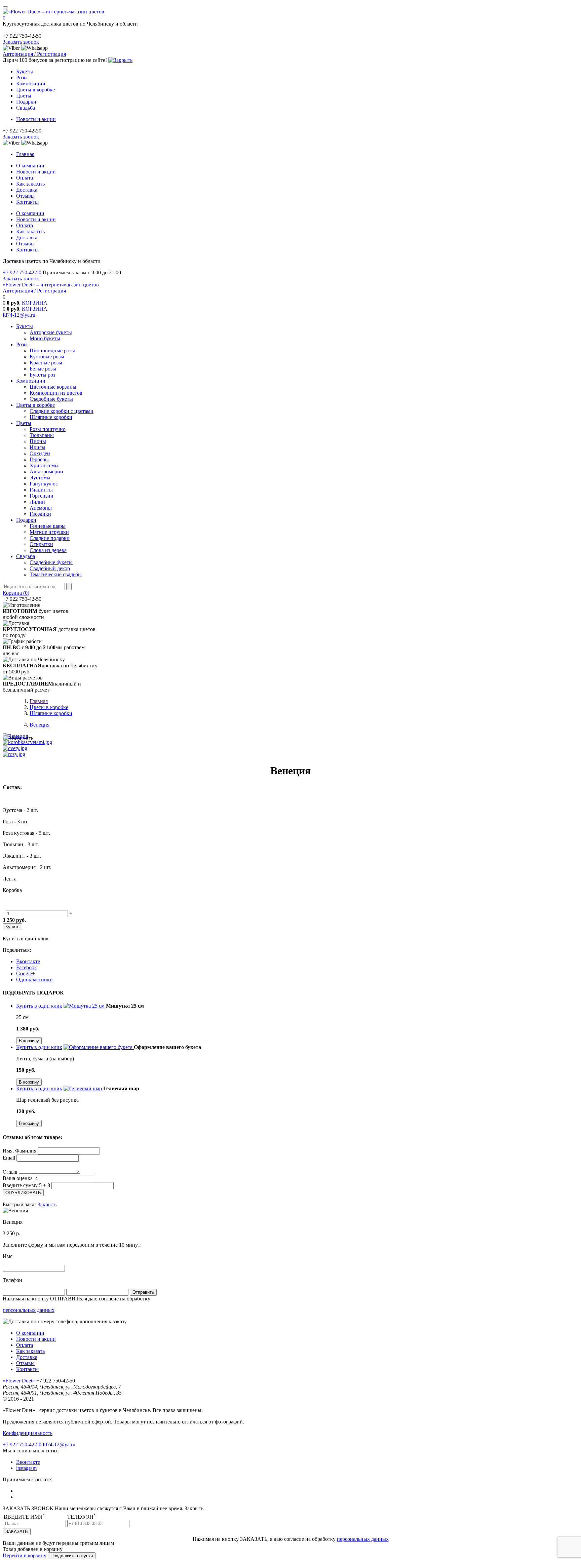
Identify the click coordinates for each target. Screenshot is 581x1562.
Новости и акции (36, 119)
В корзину (29, 1040)
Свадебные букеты (51, 562)
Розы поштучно (48, 429)
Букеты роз (42, 375)
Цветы (23, 96)
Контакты (27, 202)
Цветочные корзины (53, 387)
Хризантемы (44, 465)
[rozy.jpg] (14, 754)
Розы (22, 77)
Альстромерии (46, 471)
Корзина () (16, 593)
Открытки (41, 544)
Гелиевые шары (48, 526)
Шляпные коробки (51, 417)
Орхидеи (40, 453)
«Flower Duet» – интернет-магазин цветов (51, 284)
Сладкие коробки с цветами (61, 411)
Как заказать (30, 184)
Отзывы (25, 196)
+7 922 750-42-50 (22, 272)
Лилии (37, 502)
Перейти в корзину (24, 1555)
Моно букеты (45, 338)
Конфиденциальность (27, 1433)
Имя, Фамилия (19, 1151)
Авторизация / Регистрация (34, 54)
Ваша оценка (18, 1178)
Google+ (25, 973)
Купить (12, 926)
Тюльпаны (42, 435)
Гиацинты (41, 490)
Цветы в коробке (35, 89)
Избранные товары (28, 297)
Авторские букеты (51, 332)
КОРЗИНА (34, 303)
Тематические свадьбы (56, 574)
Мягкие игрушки (49, 532)
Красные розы (46, 362)
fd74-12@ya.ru (19, 315)
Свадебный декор (50, 568)
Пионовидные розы (52, 350)
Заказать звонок (21, 42)
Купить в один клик (26, 938)
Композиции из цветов (56, 393)
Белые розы (43, 369)
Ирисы (37, 447)
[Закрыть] (120, 60)
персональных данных (28, 1310)
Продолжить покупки (71, 1555)
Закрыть (47, 1204)
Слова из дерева (48, 550)
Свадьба (25, 108)
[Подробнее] (85, 1006)
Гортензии (41, 496)
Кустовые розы (47, 356)
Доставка (26, 190)
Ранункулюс (44, 483)
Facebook (26, 967)
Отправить (143, 1292)
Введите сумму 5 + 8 (26, 1185)
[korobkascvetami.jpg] (27, 742)
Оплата (24, 178)
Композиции (30, 83)
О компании (30, 165)
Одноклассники (34, 979)
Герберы (39, 459)
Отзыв (10, 1172)
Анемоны (41, 508)
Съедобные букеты (51, 399)
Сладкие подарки (50, 538)
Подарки (26, 102)
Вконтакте (28, 961)
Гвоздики (40, 514)
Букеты (24, 71)
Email (9, 1158)
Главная (25, 154)
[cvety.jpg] (15, 748)
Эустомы (40, 477)
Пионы (38, 441)
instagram (26, 1468)
